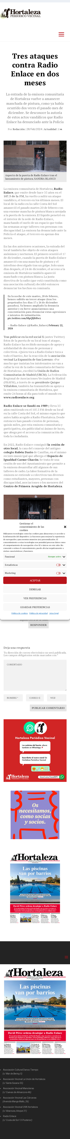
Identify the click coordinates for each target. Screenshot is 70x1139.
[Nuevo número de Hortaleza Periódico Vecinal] (35, 888)
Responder (38, 625)
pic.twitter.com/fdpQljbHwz (24, 318)
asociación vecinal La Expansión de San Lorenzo (34, 357)
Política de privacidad (38, 613)
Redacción (19, 129)
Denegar (35, 589)
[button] (65, 526)
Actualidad (50, 129)
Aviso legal (54, 613)
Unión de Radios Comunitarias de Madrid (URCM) (31, 372)
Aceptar (35, 580)
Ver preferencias (35, 598)
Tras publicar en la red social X (24, 337)
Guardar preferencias (35, 607)
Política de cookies (20, 613)
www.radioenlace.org (19, 397)
